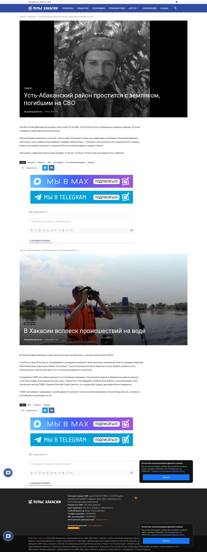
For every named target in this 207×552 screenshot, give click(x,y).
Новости (41, 162)
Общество (82, 8)
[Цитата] (55, 230)
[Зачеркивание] (44, 230)
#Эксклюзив (149, 8)
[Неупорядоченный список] (52, 230)
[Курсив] (36, 230)
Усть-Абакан (58, 162)
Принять (166, 541)
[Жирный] (32, 230)
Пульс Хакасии (40, 538)
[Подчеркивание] (40, 230)
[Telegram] (176, 2)
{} (67, 230)
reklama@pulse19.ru (96, 525)
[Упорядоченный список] (48, 230)
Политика (68, 8)
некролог (31, 162)
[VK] (51, 168)
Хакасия (91, 162)
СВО (49, 162)
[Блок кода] (59, 230)
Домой (22, 16)
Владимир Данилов (33, 112)
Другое (132, 8)
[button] (175, 8)
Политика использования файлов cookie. (168, 535)
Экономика (98, 8)
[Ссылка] (63, 230)
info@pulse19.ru (101, 519)
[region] (170, 535)
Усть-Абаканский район (75, 162)
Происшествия (117, 8)
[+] (71, 230)
